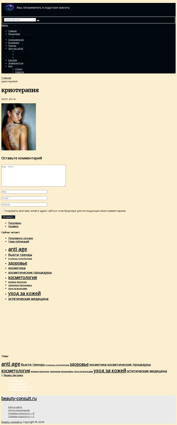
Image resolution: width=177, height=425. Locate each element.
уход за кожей (24, 293)
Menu (4, 25)
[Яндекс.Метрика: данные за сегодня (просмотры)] (12, 375)
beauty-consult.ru (19, 398)
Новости (19, 72)
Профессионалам (17, 383)
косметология (22, 277)
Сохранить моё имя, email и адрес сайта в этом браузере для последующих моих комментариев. (65, 210)
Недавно (13, 226)
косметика (17, 268)
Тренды (12, 45)
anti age (17, 249)
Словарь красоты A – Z (19, 389)
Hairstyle (12, 60)
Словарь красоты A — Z (21, 416)
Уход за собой (15, 48)
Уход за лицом (22, 51)
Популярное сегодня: (20, 238)
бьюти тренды (20, 254)
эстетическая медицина (28, 298)
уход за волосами (17, 288)
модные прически (17, 282)
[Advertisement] (88, 327)
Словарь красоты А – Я (19, 386)
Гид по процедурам (25, 36)
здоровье (17, 263)
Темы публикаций (18, 241)
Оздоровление (16, 39)
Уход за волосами (24, 57)
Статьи (18, 69)
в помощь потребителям (20, 258)
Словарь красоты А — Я (21, 413)
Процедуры (14, 33)
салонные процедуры (20, 285)
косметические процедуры (30, 272)
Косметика (13, 42)
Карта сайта (15, 407)
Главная (12, 30)
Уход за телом (22, 54)
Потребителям (15, 380)
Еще (10, 66)
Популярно (14, 223)
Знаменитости (15, 63)
